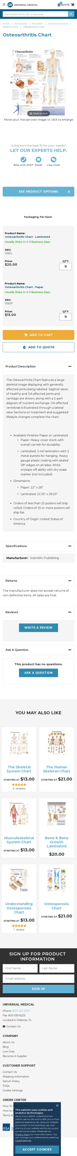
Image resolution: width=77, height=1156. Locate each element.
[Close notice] (56, 1105)
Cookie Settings (13, 1090)
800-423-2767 (21, 1010)
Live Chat (9, 1051)
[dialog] (38, 1129)
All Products (20, 23)
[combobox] (38, 14)
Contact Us (10, 1072)
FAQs (6, 1085)
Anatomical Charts (58, 23)
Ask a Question (38, 672)
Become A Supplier (15, 1056)
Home (6, 23)
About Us (8, 1042)
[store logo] (22, 4)
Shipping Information (16, 1076)
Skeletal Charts (11, 26)
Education (37, 23)
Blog (6, 1047)
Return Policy (11, 1081)
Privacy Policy (22, 1134)
